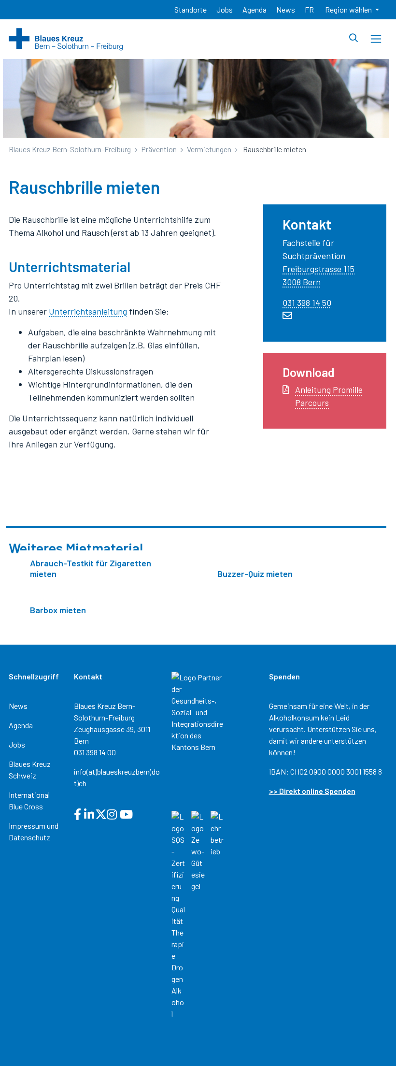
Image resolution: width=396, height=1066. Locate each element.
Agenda (21, 725)
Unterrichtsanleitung (88, 311)
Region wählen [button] (349, 9)
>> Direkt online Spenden (312, 790)
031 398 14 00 (95, 752)
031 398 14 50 (307, 302)
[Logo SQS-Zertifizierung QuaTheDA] (178, 914)
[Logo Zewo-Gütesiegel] (198, 850)
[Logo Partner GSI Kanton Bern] (198, 711)
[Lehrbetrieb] (218, 832)
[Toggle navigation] (376, 38)
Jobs (17, 744)
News (18, 705)
